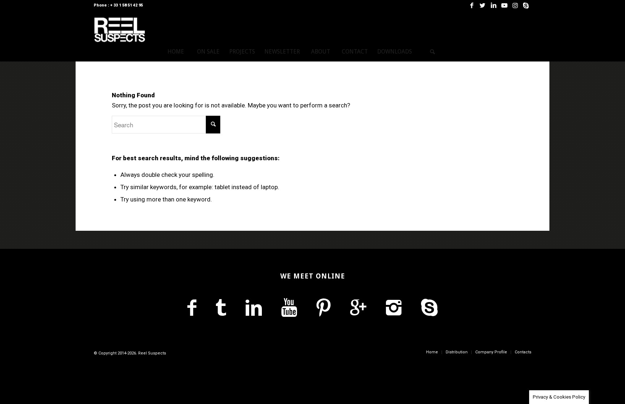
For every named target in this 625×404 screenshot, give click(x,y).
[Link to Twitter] (482, 5)
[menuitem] (176, 52)
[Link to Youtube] (504, 5)
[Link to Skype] (525, 5)
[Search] (432, 52)
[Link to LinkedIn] (493, 5)
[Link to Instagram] (515, 5)
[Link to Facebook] (471, 5)
